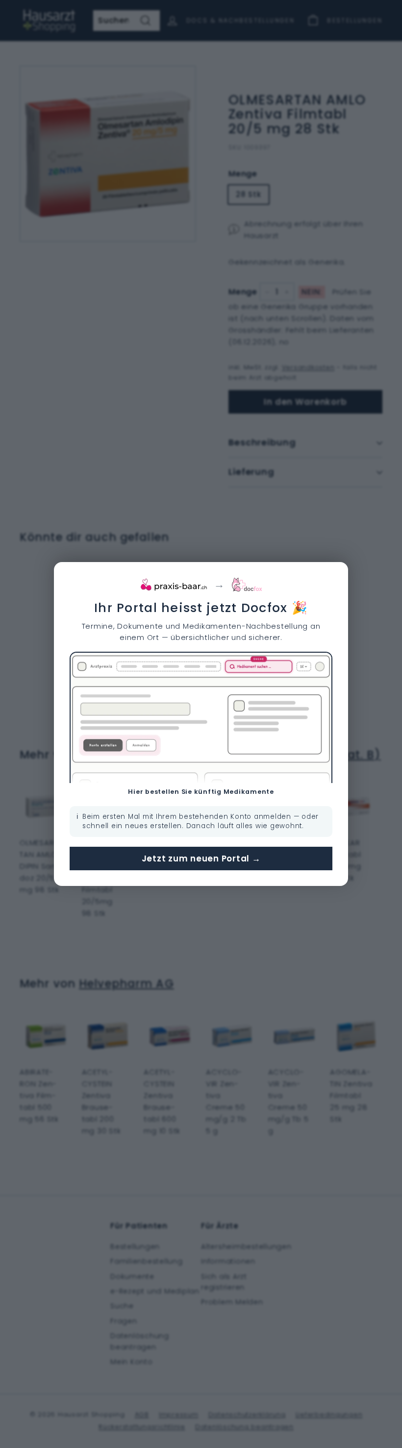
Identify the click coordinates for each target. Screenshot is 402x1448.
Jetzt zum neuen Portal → (201, 858)
